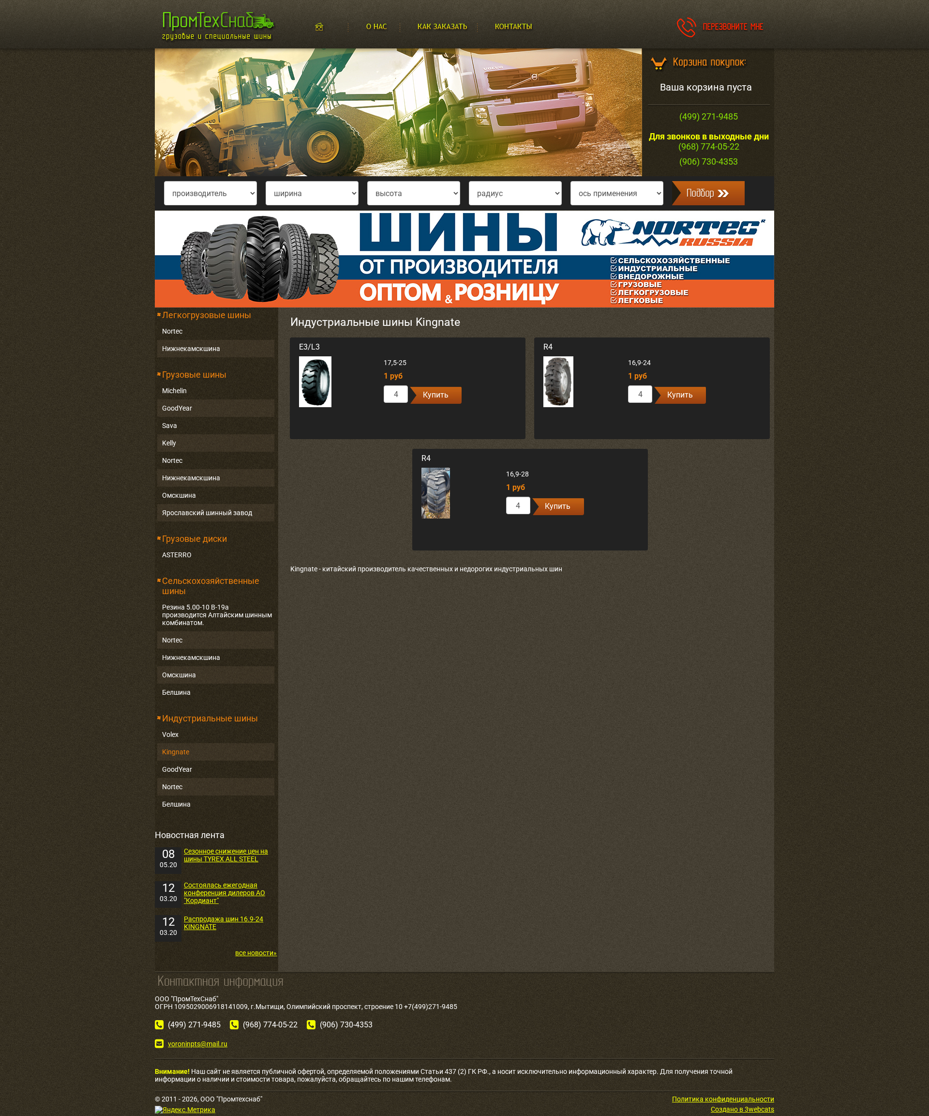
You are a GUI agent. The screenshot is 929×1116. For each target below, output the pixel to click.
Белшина (176, 692)
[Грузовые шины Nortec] (464, 258)
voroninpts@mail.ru (197, 1044)
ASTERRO (177, 555)
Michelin (174, 391)
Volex (170, 734)
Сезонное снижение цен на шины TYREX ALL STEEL (226, 855)
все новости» (256, 953)
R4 (548, 347)
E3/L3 (309, 347)
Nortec (172, 331)
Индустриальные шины (210, 718)
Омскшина (179, 495)
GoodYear (177, 408)
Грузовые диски (194, 539)
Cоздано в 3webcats (742, 1109)
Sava (169, 425)
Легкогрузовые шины (206, 315)
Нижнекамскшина (191, 348)
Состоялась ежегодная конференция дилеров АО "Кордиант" (224, 892)
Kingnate (175, 752)
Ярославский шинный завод (207, 513)
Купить (436, 394)
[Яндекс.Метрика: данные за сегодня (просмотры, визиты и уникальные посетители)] (185, 1110)
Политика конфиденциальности (723, 1099)
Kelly (169, 443)
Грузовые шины (194, 374)
